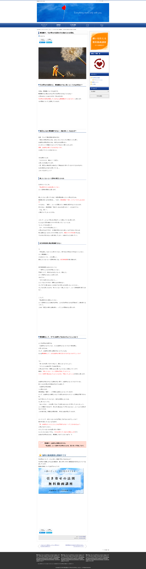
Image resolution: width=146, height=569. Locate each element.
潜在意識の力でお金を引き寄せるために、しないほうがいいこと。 (74, 545)
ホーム (97, 1)
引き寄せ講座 (73, 25)
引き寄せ (81, 536)
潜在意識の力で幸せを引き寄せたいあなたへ (44, 29)
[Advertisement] (62, 116)
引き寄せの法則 (55, 29)
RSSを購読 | (102, 1)
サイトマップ (107, 1)
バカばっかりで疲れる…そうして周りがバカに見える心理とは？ (49, 545)
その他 (93, 84)
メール (87, 25)
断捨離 (84, 536)
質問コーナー (95, 82)
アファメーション (98, 80)
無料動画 (59, 25)
